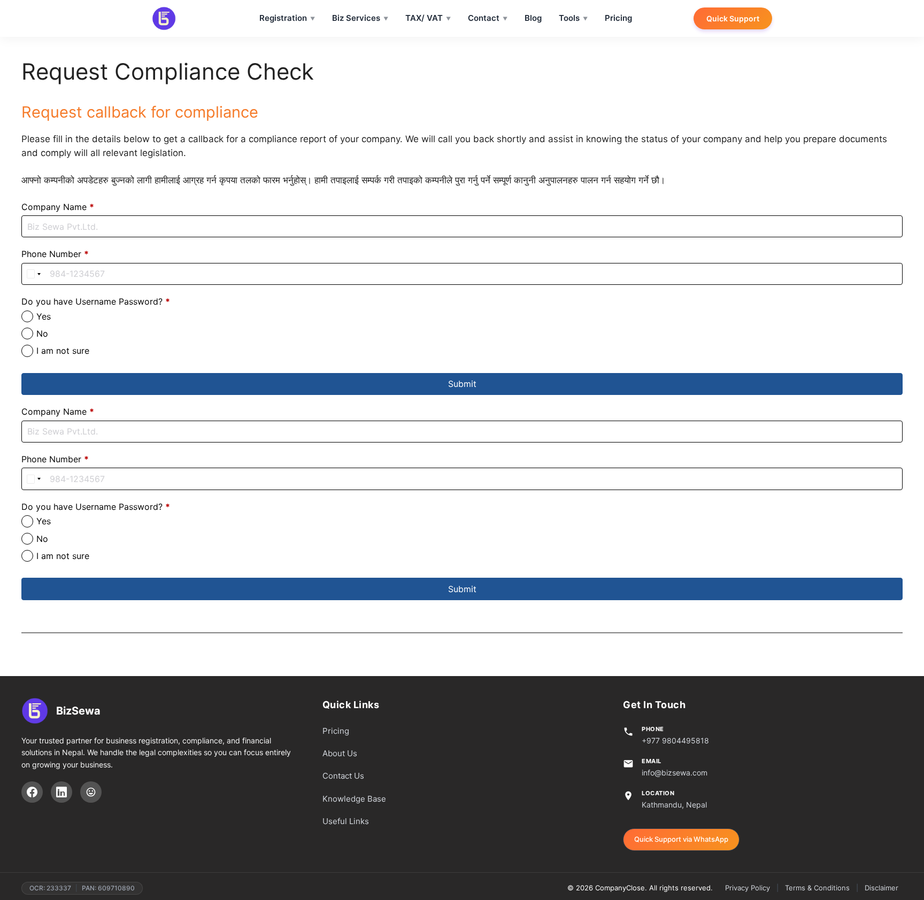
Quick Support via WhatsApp (681, 839)
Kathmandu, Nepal (674, 804)
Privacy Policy (747, 887)
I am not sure (62, 350)
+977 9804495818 (675, 740)
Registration (283, 18)
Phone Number (55, 254)
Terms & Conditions (817, 887)
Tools (569, 18)
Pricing (618, 18)
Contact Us (343, 776)
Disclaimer (881, 887)
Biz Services (356, 18)
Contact (483, 18)
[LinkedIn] (61, 792)
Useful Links (345, 821)
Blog (533, 18)
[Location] (91, 792)
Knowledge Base (354, 799)
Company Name (57, 206)
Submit (462, 383)
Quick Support (732, 18)
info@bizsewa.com (674, 772)
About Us (339, 753)
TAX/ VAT (424, 18)
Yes (43, 316)
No (42, 333)
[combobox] (34, 273)
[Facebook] (32, 792)
